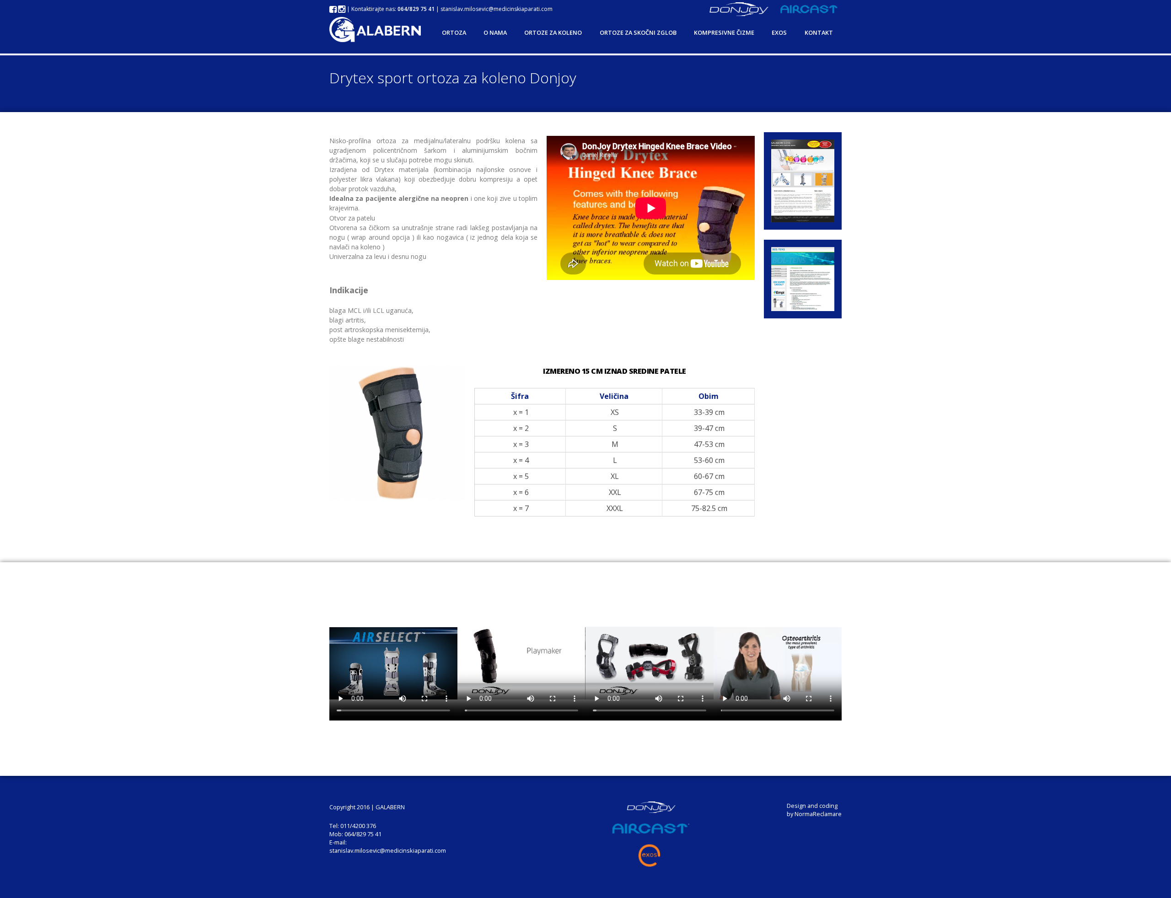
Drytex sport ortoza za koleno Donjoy (452, 77)
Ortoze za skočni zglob (638, 32)
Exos (779, 32)
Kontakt (819, 32)
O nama (495, 32)
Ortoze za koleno (553, 32)
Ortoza (454, 32)
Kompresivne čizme (724, 32)
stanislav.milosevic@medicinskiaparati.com (496, 9)
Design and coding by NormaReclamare (814, 809)
